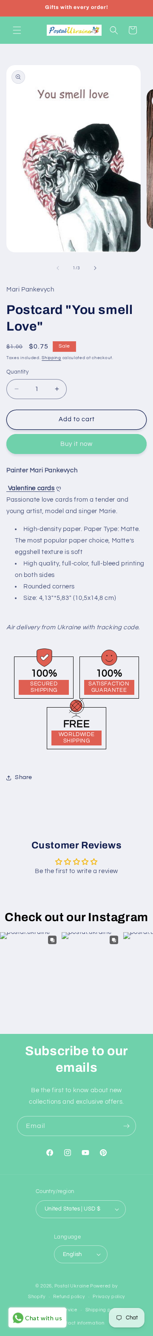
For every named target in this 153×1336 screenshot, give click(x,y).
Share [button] (23, 777)
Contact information (80, 1323)
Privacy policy (109, 1296)
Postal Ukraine (71, 1286)
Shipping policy (103, 1309)
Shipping (51, 358)
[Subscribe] (126, 1126)
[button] (17, 30)
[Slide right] (95, 268)
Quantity (17, 372)
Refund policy (69, 1296)
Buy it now (76, 444)
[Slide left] (57, 268)
